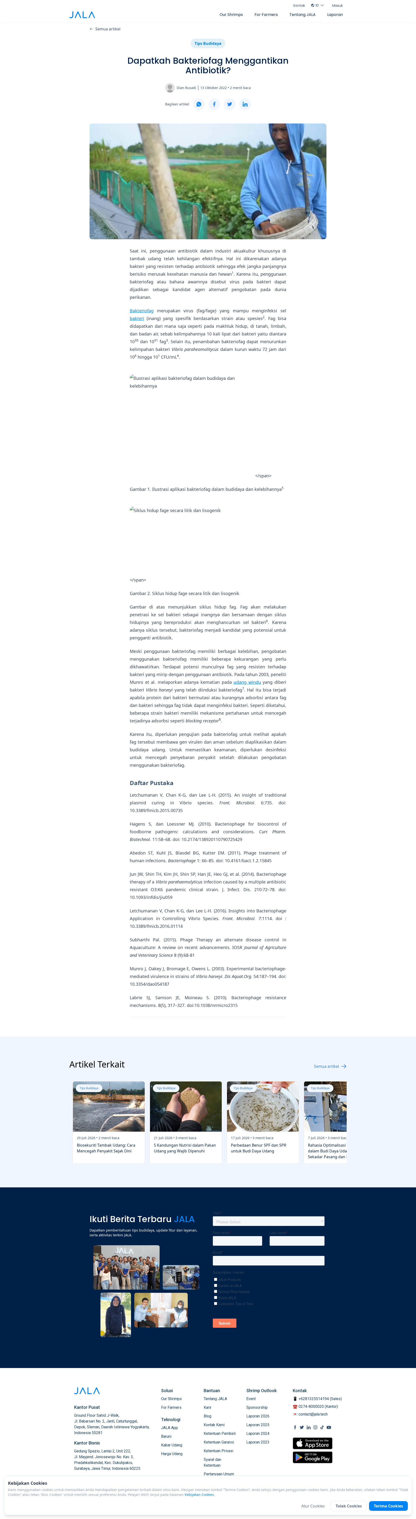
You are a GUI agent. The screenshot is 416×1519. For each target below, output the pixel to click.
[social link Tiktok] (322, 1427)
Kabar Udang (171, 1445)
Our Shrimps (231, 14)
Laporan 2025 (257, 1425)
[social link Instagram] (315, 1427)
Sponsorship (257, 1407)
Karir (207, 1407)
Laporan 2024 (257, 1433)
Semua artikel (107, 29)
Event (251, 1398)
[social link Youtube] (328, 1427)
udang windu (247, 682)
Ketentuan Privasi (218, 1451)
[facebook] (214, 104)
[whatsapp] (199, 104)
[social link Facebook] (295, 1427)
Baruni (166, 1436)
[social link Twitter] (301, 1427)
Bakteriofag (142, 311)
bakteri (137, 318)
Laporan (335, 14)
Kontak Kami (214, 1425)
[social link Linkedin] (308, 1427)
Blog (207, 1416)
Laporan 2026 (257, 1416)
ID (317, 5)
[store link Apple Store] (312, 1443)
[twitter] (229, 104)
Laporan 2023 (257, 1442)
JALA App (169, 1427)
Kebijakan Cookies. (200, 1494)
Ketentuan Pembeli (220, 1433)
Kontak (299, 5)
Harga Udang (171, 1453)
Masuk (337, 5)
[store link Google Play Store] (312, 1457)
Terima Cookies (388, 1506)
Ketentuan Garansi (219, 1442)
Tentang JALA (302, 14)
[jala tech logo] (82, 14)
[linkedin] (245, 104)
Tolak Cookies (349, 1506)
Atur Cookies (313, 1506)
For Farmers (266, 14)
